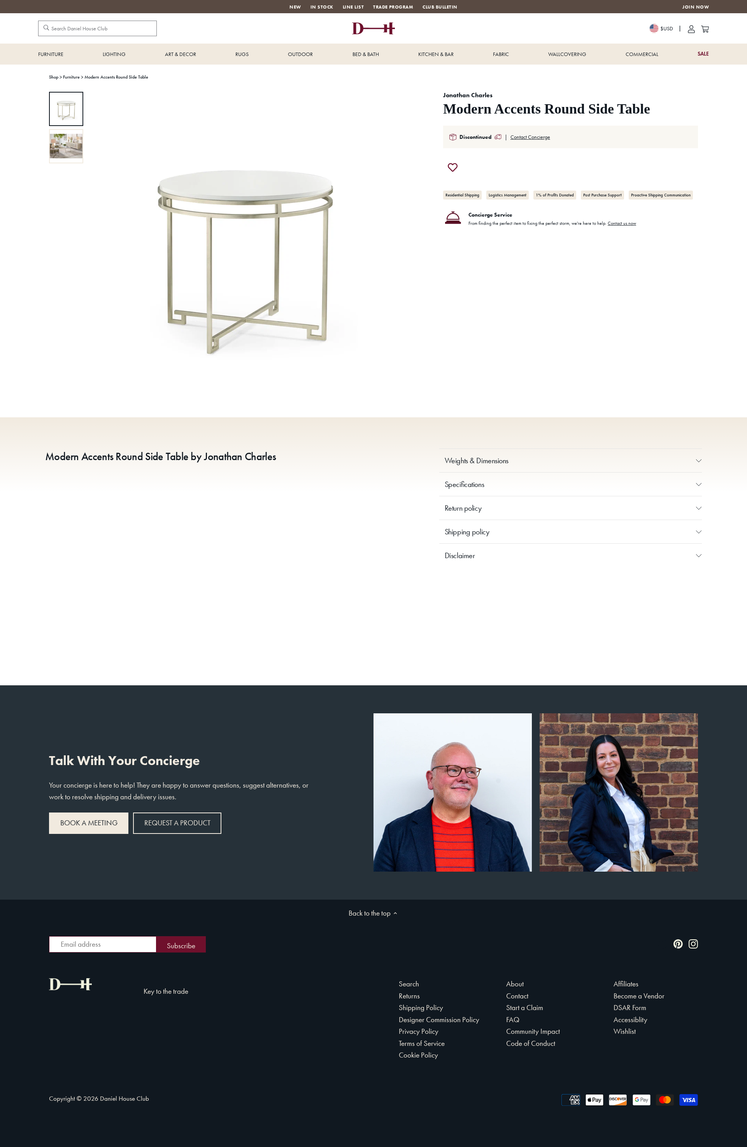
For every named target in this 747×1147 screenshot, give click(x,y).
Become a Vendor (639, 996)
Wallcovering (567, 54)
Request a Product (177, 823)
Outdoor (300, 54)
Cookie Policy (418, 1055)
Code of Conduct (530, 1043)
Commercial (642, 54)
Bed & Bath (365, 54)
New (295, 7)
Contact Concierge (530, 136)
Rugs (242, 54)
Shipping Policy (421, 1007)
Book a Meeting (88, 823)
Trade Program (393, 7)
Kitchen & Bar (436, 54)
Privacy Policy (418, 1031)
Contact (517, 996)
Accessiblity (630, 1019)
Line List (353, 7)
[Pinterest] (678, 943)
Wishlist (625, 1031)
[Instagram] (693, 943)
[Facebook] (663, 943)
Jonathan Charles (468, 95)
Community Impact (533, 1031)
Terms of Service (422, 1043)
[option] (66, 109)
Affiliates (626, 984)
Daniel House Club (124, 1098)
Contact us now (622, 223)
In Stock (321, 7)
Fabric (501, 54)
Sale (703, 54)
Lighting (114, 54)
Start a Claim (524, 1007)
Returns (409, 996)
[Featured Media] (245, 247)
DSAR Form (630, 1007)
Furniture (50, 54)
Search (409, 984)
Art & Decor (180, 54)
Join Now (695, 7)
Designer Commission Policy (439, 1019)
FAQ (512, 1019)
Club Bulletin (440, 7)
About (515, 984)
